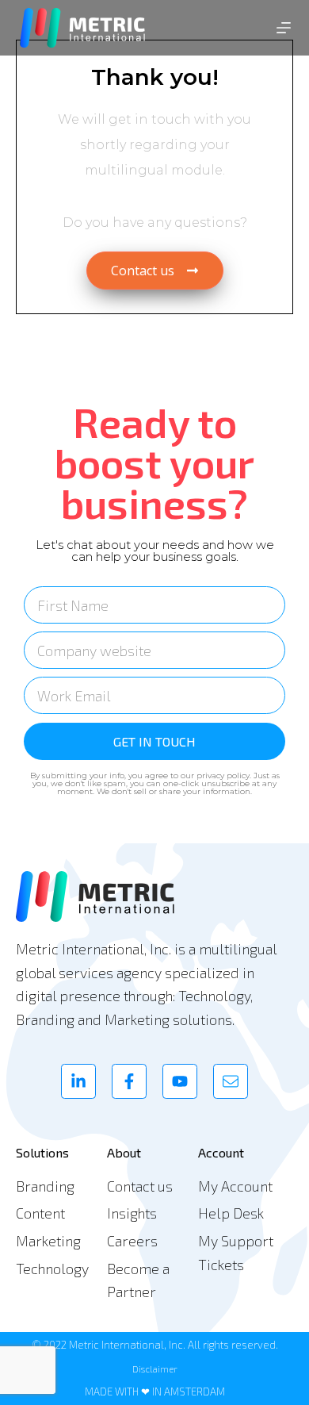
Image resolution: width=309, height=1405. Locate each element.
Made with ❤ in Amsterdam (155, 1391)
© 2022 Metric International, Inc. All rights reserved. (155, 1344)
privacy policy (223, 775)
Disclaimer (154, 1368)
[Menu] (284, 28)
